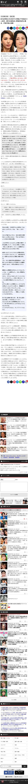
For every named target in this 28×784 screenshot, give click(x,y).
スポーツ (2, 748)
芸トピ (4, 2)
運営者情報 (9, 776)
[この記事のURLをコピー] (23, 28)
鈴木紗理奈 (11, 457)
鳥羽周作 (17, 457)
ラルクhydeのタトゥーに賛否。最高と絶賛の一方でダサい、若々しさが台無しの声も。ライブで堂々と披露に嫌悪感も (14, 714)
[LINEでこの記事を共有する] (20, 28)
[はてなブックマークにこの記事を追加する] (14, 28)
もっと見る (14, 699)
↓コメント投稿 (24, 461)
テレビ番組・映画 (4, 16)
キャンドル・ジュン (11, 455)
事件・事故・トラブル (5, 738)
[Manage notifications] (2, 781)
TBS (4, 455)
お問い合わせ (19, 776)
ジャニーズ (3, 744)
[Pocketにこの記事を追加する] (17, 28)
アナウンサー (3, 755)
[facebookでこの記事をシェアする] (8, 28)
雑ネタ (2, 758)
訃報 (2, 761)
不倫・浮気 (12, 16)
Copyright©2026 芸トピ (14, 781)
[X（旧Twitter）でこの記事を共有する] (11, 28)
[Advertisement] (14, 11)
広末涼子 (5, 457)
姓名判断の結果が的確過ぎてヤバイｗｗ (17, 605)
